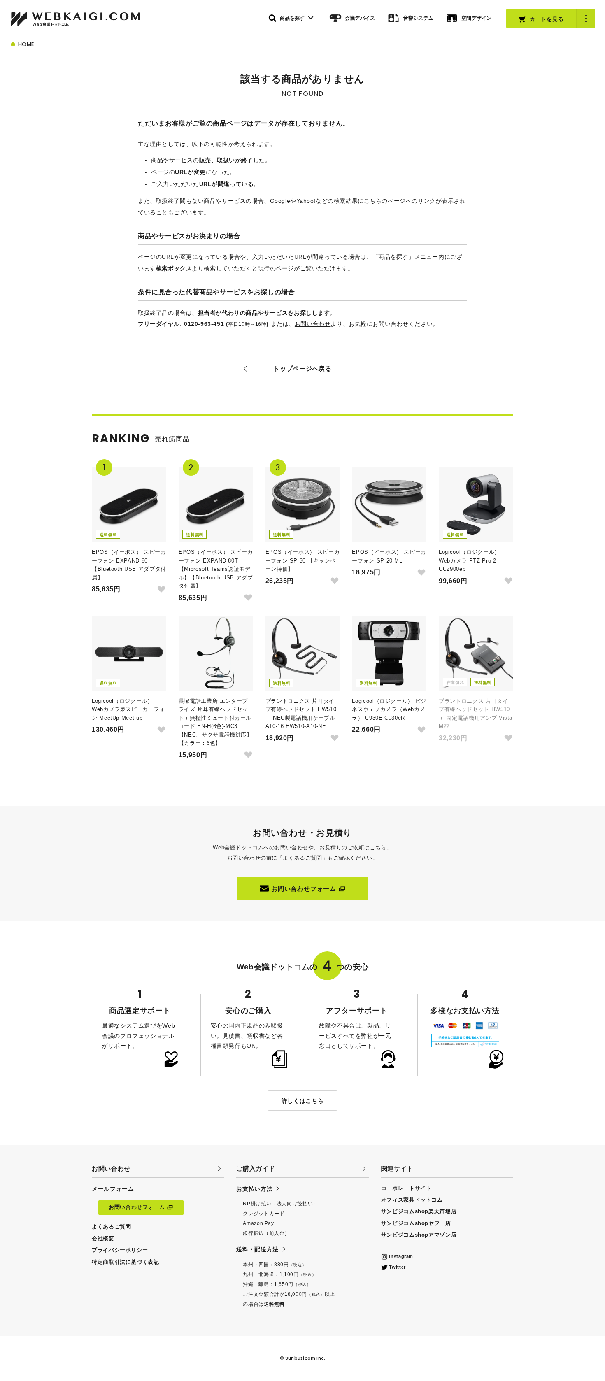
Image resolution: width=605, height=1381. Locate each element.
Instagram (400, 1256)
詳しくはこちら (302, 1100)
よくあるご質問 (302, 858)
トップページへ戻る (302, 368)
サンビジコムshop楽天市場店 (419, 1211)
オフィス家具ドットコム (412, 1200)
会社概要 (103, 1238)
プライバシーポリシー (120, 1250)
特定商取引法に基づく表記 (125, 1262)
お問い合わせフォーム (303, 888)
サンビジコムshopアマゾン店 (419, 1235)
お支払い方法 (254, 1189)
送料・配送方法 (257, 1249)
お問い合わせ (312, 324)
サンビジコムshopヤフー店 (416, 1223)
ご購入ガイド (255, 1168)
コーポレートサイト (406, 1188)
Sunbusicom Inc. (305, 1358)
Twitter (397, 1267)
